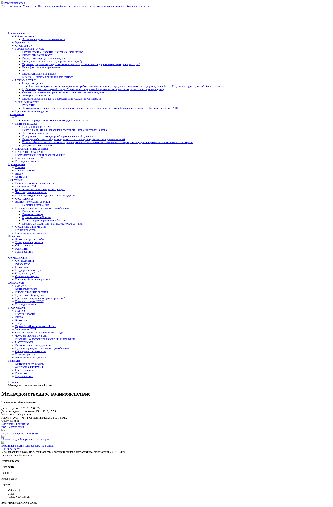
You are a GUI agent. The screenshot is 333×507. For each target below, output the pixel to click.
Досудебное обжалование (37, 145)
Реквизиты (28, 104)
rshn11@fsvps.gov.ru (13, 426)
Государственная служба (29, 48)
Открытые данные (33, 83)
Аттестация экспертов (35, 133)
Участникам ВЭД (25, 186)
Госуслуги (21, 117)
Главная (13, 382)
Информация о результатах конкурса (43, 58)
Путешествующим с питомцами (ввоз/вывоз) (42, 207)
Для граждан (15, 179)
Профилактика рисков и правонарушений (40, 154)
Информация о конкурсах (37, 54)
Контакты (21, 176)
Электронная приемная (29, 242)
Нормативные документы (30, 232)
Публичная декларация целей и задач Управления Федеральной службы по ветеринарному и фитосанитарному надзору (93, 89)
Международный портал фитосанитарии (25, 439)
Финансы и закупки (27, 101)
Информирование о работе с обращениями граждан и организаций (62, 98)
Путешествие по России (36, 217)
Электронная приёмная (36, 95)
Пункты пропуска (26, 229)
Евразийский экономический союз (35, 182)
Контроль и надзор (26, 123)
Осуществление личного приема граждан (40, 189)
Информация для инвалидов (39, 73)
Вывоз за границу (32, 214)
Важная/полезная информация (33, 201)
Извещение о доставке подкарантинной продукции (45, 195)
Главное (20, 167)
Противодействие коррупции (32, 111)
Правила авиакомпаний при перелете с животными (52, 223)
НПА (25, 70)
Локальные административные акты (43, 39)
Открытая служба (25, 79)
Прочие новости (25, 170)
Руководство (22, 42)
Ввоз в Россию (31, 211)
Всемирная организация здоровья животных (27, 445)
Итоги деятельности (27, 161)
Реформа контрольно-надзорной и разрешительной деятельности (60, 136)
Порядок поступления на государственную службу (52, 61)
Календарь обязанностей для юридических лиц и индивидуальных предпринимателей (73, 139)
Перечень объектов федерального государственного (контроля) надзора (64, 129)
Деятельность (16, 114)
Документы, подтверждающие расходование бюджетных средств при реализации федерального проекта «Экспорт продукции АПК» (101, 108)
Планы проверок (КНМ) (36, 126)
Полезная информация (35, 204)
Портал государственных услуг (20, 433)
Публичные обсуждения (29, 151)
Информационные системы (31, 148)
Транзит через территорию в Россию (44, 220)
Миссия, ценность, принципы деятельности (48, 76)
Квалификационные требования (41, 67)
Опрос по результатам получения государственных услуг (56, 120)
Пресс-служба (16, 164)
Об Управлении (17, 33)
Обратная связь (24, 198)
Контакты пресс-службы (29, 239)
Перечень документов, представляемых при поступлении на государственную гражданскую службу (81, 64)
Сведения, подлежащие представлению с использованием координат (63, 92)
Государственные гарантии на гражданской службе (52, 51)
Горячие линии (24, 251)
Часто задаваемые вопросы (31, 192)
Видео (19, 173)
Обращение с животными (30, 226)
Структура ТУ (23, 45)
